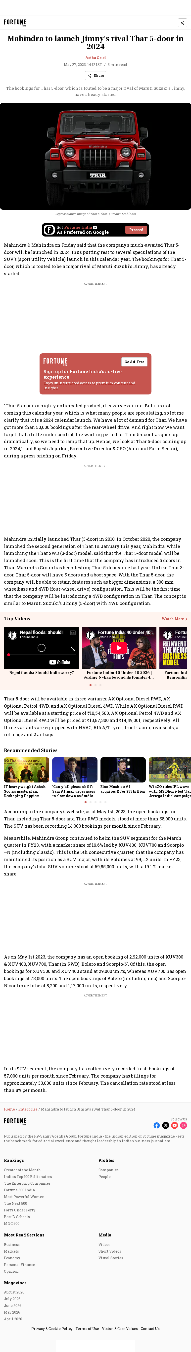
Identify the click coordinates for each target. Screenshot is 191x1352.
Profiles (106, 1160)
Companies (108, 1170)
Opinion (11, 1271)
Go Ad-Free (134, 362)
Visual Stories (110, 1258)
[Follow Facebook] (156, 1125)
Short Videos (109, 1251)
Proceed (136, 229)
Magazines (15, 1282)
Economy (12, 1258)
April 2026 (13, 1319)
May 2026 (12, 1312)
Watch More (173, 619)
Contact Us (150, 1328)
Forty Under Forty (19, 1210)
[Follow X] (165, 1125)
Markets (11, 1251)
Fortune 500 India (19, 1190)
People (104, 1176)
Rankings (14, 1160)
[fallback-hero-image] (26, 769)
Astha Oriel (95, 57)
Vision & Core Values (120, 1328)
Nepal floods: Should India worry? (41, 672)
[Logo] (15, 23)
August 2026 (14, 1292)
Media (104, 1234)
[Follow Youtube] (174, 1125)
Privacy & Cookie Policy (52, 1328)
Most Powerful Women (24, 1196)
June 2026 (12, 1305)
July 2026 (12, 1298)
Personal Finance (19, 1264)
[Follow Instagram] (183, 1125)
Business (12, 1244)
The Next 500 (15, 1203)
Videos (104, 1244)
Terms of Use (87, 1328)
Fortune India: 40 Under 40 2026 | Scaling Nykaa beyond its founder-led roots (119, 677)
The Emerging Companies (27, 1183)
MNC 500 (11, 1223)
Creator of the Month (22, 1170)
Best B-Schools (17, 1216)
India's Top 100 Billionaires (28, 1176)
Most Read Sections (24, 1234)
